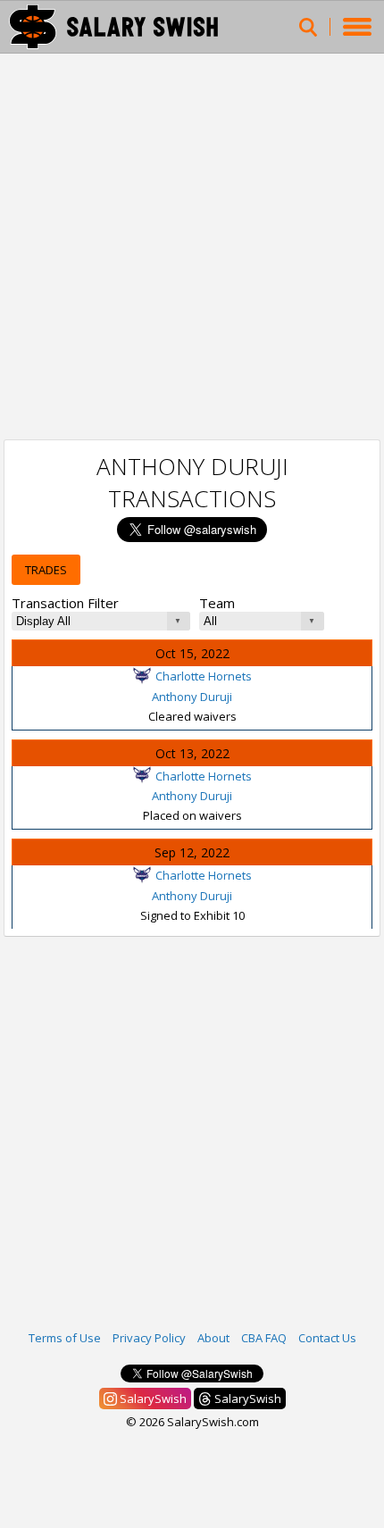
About (213, 1338)
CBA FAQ (264, 1338)
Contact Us (327, 1338)
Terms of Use (65, 1338)
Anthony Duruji (192, 697)
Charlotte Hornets (203, 676)
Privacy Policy (149, 1338)
